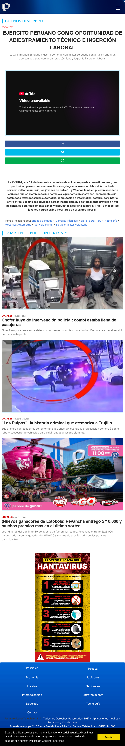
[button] (118, 8)
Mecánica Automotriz (18, 224)
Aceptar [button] (109, 737)
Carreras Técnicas (67, 220)
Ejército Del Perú (91, 220)
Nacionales (93, 686)
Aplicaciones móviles (105, 718)
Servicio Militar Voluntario (72, 224)
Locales (32, 686)
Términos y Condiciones (62, 722)
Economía (32, 677)
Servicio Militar (43, 224)
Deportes (32, 703)
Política (93, 668)
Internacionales (32, 694)
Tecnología (93, 703)
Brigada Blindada (42, 220)
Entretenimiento (93, 694)
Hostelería (110, 220)
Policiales (32, 668)
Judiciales (92, 677)
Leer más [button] (58, 740)
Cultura (32, 712)
